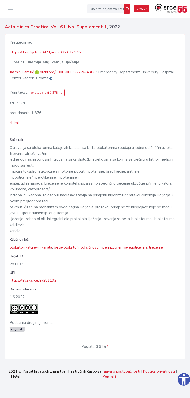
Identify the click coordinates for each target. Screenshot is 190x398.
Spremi (173, 391)
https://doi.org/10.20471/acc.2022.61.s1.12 (45, 52)
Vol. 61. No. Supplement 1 (79, 27)
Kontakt (109, 376)
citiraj (14, 122)
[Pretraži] (127, 9)
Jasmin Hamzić (22, 72)
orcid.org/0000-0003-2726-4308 (67, 72)
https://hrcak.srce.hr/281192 (33, 280)
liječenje (156, 247)
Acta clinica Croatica (26, 27)
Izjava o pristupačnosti (121, 371)
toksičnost (89, 247)
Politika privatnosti (159, 371)
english (141, 9)
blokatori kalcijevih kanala (31, 247)
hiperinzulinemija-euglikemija (123, 247)
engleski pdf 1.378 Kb (46, 93)
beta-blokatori (66, 247)
